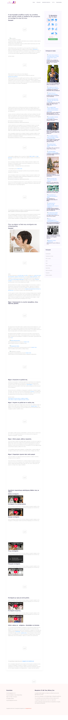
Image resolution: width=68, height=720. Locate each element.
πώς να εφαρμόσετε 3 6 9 (11, 693)
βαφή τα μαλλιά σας (33, 276)
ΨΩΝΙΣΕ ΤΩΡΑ (26, 341)
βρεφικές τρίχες (34, 406)
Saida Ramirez (35, 49)
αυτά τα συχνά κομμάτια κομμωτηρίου (17, 279)
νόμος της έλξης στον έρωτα (11, 696)
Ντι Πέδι (26, 275)
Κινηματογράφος (59, 2)
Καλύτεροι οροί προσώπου (13, 76)
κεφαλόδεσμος (17, 631)
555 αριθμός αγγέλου (10, 698)
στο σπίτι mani (20, 275)
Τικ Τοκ (53, 2)
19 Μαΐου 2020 (19, 168)
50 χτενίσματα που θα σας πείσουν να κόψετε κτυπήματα (18, 398)
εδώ (12, 337)
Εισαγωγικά (38, 2)
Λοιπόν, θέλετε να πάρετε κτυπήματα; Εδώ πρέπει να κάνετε (18, 399)
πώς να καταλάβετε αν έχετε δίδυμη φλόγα (14, 694)
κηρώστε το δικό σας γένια (19, 276)
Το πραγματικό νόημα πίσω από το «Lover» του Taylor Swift (45, 699)
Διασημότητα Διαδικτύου (46, 2)
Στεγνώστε (32, 391)
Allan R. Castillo (32, 156)
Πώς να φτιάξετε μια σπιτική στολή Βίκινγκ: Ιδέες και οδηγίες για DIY (47, 698)
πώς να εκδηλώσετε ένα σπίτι (11, 700)
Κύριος (34, 2)
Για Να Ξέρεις (53, 39)
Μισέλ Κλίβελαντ (30, 384)
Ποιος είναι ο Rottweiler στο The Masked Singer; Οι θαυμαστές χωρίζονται (48, 696)
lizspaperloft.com (28, 708)
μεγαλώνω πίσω (24, 632)
